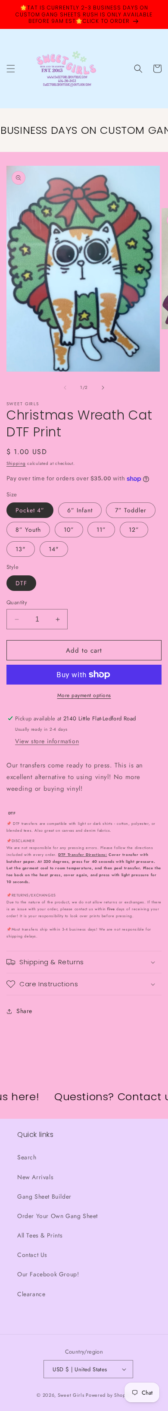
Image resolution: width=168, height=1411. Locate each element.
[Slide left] (65, 387)
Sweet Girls (71, 1395)
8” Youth (28, 529)
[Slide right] (102, 387)
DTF (21, 583)
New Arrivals (35, 1177)
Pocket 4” (30, 510)
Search (27, 1157)
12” (134, 529)
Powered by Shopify (108, 1395)
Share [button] (24, 1011)
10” (69, 529)
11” (101, 529)
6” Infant (80, 510)
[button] (10, 68)
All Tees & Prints (39, 1235)
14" (54, 549)
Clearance (31, 1294)
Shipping (16, 463)
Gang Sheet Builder (44, 1196)
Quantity (16, 602)
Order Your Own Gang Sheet (57, 1216)
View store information (47, 741)
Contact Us (32, 1254)
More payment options (84, 695)
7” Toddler (130, 510)
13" (21, 549)
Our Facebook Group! (48, 1274)
